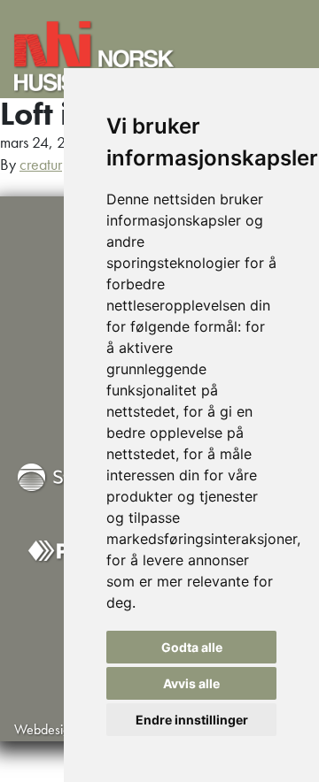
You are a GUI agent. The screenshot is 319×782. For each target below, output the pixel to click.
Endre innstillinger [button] (192, 719)
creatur (40, 164)
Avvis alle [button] (191, 683)
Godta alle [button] (191, 647)
